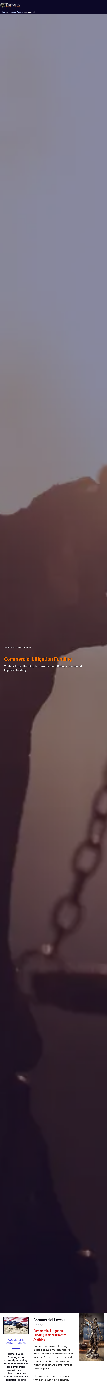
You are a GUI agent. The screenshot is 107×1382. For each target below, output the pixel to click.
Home (4, 12)
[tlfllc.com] (10, 5)
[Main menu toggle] (103, 5)
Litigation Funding (16, 12)
